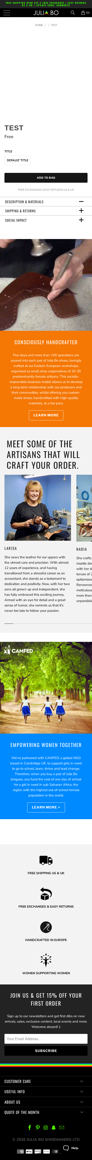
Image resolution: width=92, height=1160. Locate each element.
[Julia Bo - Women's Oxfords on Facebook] (30, 1128)
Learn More (46, 415)
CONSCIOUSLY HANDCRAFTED (46, 342)
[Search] (74, 13)
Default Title (17, 160)
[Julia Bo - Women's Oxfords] (46, 12)
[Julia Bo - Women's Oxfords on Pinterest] (37, 1128)
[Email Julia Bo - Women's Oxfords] (62, 1128)
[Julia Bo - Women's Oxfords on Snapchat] (53, 1128)
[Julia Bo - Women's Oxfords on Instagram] (45, 1128)
